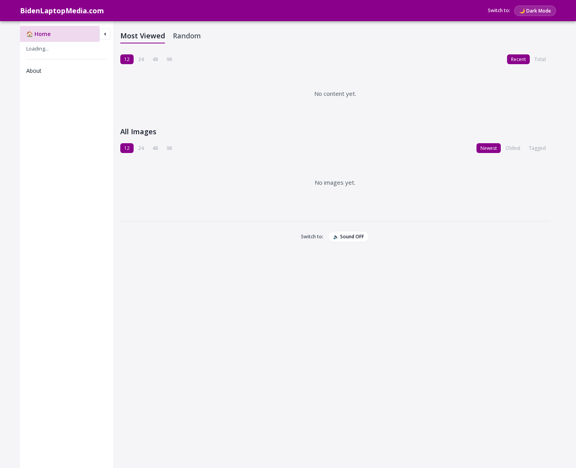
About (34, 70)
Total (540, 59)
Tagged (537, 148)
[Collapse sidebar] (105, 34)
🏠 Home (38, 34)
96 (169, 59)
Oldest (512, 148)
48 (155, 59)
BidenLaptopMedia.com (62, 10)
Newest (488, 148)
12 (127, 59)
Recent (518, 59)
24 (141, 59)
